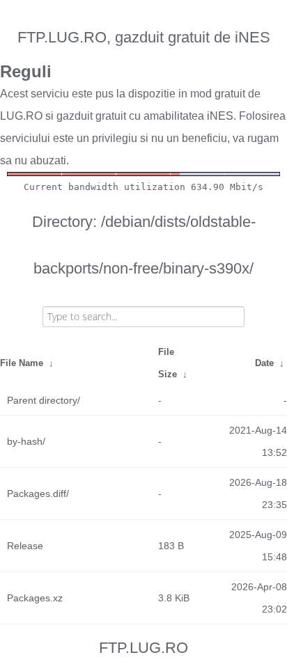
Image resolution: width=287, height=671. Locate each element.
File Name (21, 363)
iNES (220, 116)
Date (264, 363)
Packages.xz (35, 597)
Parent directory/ (43, 400)
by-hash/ (26, 441)
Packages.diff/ (38, 493)
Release (25, 545)
